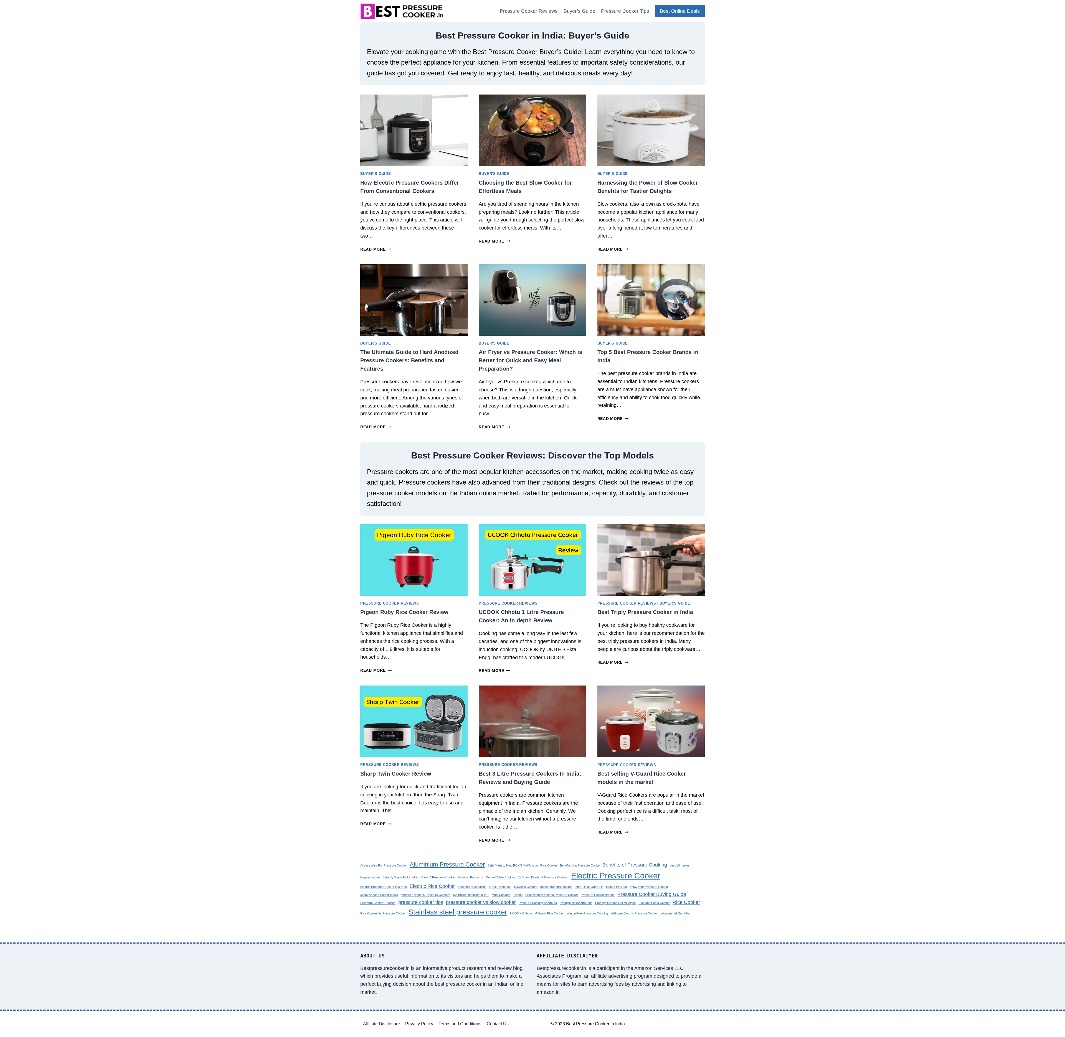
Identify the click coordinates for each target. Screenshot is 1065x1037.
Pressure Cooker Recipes (377, 902)
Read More (374, 249)
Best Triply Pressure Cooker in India (645, 612)
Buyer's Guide (375, 174)
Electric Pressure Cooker (615, 875)
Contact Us (498, 1023)
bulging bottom (370, 877)
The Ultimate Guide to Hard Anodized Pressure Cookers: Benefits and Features (409, 360)
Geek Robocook (500, 886)
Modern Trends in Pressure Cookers (425, 894)
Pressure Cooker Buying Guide (651, 894)
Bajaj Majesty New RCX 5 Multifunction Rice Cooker (522, 865)
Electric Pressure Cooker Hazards (383, 886)
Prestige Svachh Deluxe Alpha (615, 902)
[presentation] (414, 130)
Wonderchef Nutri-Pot (675, 913)
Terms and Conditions (459, 1023)
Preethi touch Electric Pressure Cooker (551, 894)
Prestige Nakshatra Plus (576, 902)
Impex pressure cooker (556, 886)
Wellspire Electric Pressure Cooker (634, 913)
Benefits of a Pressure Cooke (580, 865)
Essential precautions (472, 886)
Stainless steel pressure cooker (458, 912)
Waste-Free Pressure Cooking (587, 913)
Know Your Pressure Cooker (649, 886)
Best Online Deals (680, 11)
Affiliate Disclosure (381, 1023)
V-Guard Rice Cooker (549, 913)
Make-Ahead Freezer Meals (379, 894)
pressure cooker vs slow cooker (481, 902)
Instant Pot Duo (616, 886)
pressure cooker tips (420, 902)
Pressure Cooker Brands (598, 894)
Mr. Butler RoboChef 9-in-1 (471, 894)
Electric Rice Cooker (432, 886)
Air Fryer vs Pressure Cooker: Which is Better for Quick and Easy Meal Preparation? (530, 360)
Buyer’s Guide (579, 11)
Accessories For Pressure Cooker (383, 865)
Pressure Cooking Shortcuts (538, 902)
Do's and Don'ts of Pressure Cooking (543, 877)
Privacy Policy (419, 1023)
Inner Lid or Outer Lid (589, 886)
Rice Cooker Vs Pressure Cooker (383, 913)
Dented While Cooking (501, 877)
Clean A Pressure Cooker (438, 877)
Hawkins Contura (525, 886)
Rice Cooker (686, 902)
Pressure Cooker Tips (625, 11)
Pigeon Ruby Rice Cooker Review (404, 612)
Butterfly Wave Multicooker (400, 877)
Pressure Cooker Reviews (528, 11)
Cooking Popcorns (470, 877)
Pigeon (518, 894)
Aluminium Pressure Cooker (447, 864)
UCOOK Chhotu (521, 913)
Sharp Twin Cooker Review (395, 774)
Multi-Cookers (501, 894)
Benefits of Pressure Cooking (634, 865)
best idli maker (679, 865)
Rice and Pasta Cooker (654, 902)
